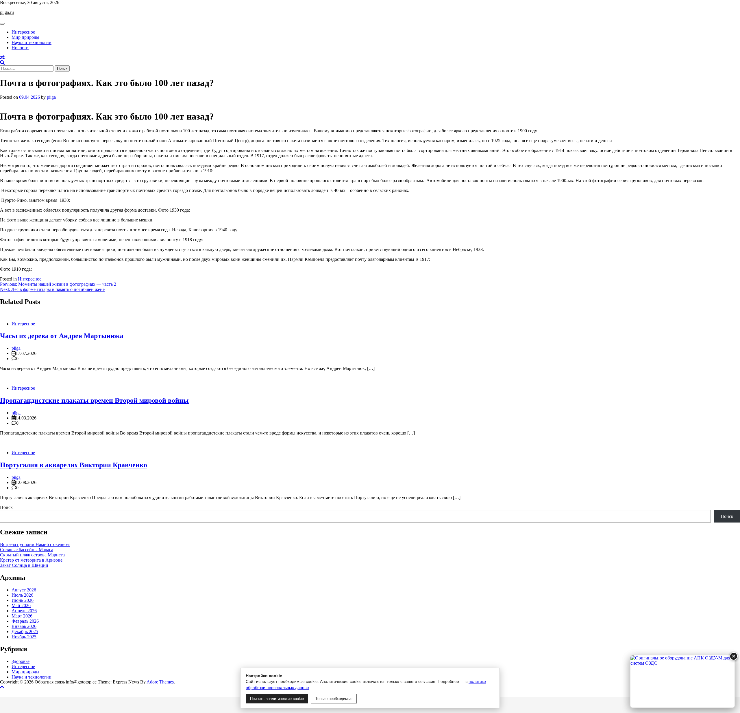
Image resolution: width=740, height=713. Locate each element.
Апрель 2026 (24, 610)
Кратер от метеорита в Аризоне (31, 560)
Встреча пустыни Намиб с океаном (35, 544)
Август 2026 (24, 589)
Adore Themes (160, 681)
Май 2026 (21, 605)
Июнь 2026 (23, 600)
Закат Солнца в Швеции (24, 565)
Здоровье (20, 661)
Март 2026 (22, 615)
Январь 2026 (24, 626)
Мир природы (25, 37)
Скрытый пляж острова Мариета (32, 554)
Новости (20, 47)
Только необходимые (333, 698)
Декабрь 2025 (25, 631)
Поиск (6, 507)
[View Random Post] (2, 57)
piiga (51, 97)
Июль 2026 (22, 595)
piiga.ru (7, 12)
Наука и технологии (31, 42)
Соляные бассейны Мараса (26, 549)
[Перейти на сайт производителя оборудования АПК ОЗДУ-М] (682, 681)
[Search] (2, 62)
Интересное (23, 32)
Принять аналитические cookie (277, 698)
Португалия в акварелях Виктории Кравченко (73, 465)
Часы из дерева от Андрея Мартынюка (61, 336)
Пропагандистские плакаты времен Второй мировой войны (94, 400)
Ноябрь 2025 (24, 636)
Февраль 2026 (25, 621)
